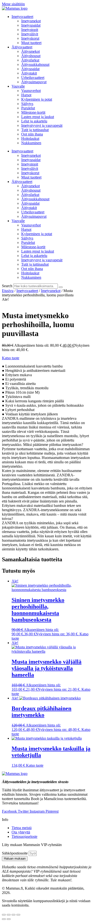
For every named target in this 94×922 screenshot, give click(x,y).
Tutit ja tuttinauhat (35, 130)
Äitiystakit (29, 73)
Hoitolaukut (30, 138)
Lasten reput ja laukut (37, 117)
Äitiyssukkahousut (35, 64)
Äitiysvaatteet (22, 47)
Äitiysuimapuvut (34, 82)
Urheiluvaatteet (32, 77)
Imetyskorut (30, 38)
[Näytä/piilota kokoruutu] (9, 914)
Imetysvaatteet (22, 17)
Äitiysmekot (30, 51)
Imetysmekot (31, 21)
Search (7, 286)
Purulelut (28, 108)
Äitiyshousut (30, 56)
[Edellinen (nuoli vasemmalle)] (4, 919)
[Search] (61, 287)
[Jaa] (13, 914)
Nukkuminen (31, 143)
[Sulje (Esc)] (18, 914)
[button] (10, 358)
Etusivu (7, 291)
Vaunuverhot (31, 91)
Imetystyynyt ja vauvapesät (41, 125)
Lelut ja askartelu (34, 121)
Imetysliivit (29, 34)
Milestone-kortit (33, 112)
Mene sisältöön (13, 4)
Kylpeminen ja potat (36, 99)
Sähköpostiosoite (15, 853)
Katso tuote (34, 765)
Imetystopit (29, 30)
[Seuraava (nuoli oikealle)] (9, 919)
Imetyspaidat (30, 25)
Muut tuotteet (31, 43)
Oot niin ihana (32, 134)
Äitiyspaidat (30, 69)
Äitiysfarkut (30, 60)
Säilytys (27, 104)
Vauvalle (18, 86)
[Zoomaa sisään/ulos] (4, 914)
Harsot (26, 95)
